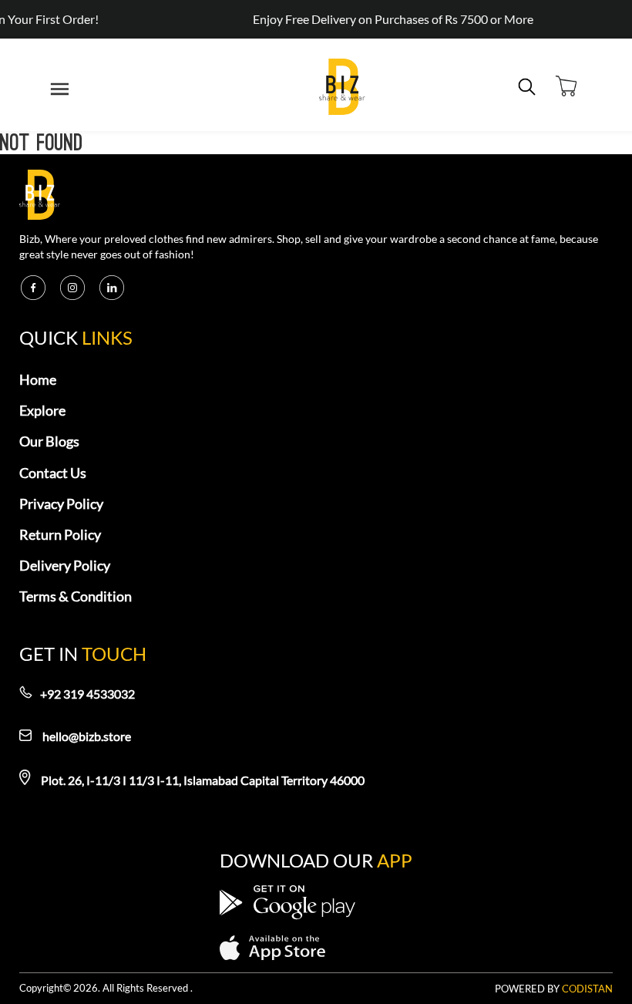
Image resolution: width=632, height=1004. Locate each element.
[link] (342, 89)
